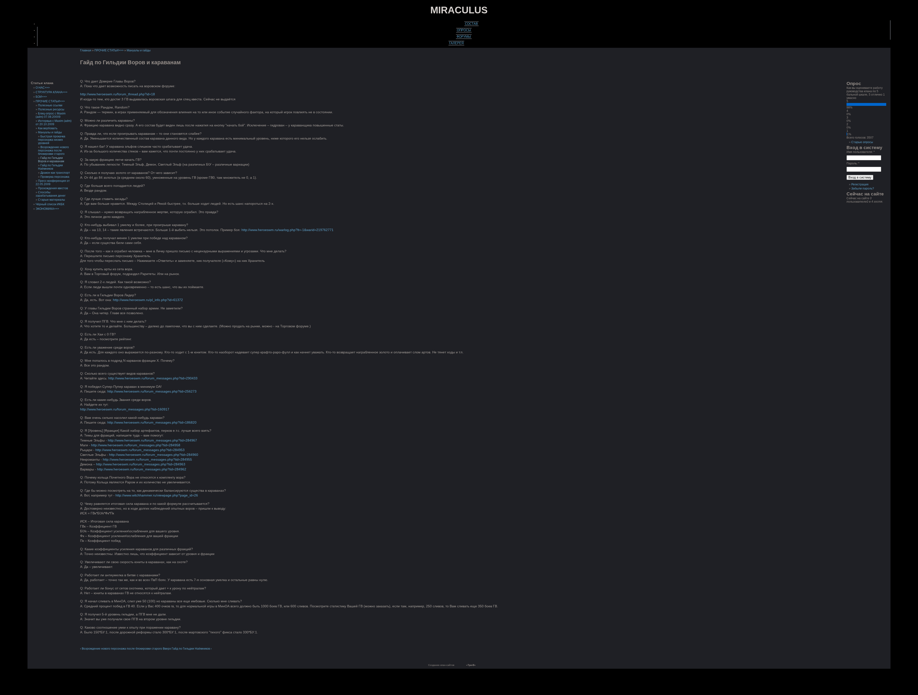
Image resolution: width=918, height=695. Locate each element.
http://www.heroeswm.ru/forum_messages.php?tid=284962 (141, 469)
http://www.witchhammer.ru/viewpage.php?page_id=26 (156, 495)
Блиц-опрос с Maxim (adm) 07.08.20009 (51, 115)
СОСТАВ (471, 24)
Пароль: (853, 163)
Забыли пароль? (862, 188)
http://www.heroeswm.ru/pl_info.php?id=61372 (148, 300)
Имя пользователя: (861, 152)
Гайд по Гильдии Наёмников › (192, 648)
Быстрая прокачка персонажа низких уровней (51, 140)
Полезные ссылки (50, 105)
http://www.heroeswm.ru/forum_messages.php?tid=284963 (140, 464)
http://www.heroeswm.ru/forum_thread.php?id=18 (117, 94)
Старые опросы (862, 142)
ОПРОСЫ (464, 30)
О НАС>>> (43, 87)
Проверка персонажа (54, 176)
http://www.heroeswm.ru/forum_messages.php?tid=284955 (147, 459)
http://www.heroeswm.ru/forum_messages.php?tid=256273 (152, 391)
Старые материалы (51, 199)
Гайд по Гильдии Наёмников (50, 167)
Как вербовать (47, 128)
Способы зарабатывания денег (51, 194)
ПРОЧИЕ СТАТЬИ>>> (50, 101)
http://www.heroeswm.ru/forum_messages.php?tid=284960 (153, 455)
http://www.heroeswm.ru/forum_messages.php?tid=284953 (140, 450)
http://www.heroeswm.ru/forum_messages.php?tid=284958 (135, 445)
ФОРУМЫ (464, 36)
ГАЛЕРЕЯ (456, 43)
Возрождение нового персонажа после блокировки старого (53, 150)
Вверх (167, 648)
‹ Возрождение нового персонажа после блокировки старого (121, 648)
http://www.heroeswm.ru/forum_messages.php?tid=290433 (152, 378)
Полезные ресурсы (51, 109)
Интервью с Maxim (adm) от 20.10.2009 (53, 122)
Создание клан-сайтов (441, 665)
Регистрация (860, 184)
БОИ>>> (41, 96)
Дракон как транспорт (55, 172)
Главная (85, 50)
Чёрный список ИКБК (50, 204)
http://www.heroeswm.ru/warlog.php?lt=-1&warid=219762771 (287, 230)
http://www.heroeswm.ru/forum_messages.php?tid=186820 (152, 422)
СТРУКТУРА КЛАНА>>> (51, 92)
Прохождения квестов (53, 188)
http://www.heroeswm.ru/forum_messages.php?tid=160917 (124, 409)
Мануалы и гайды (50, 132)
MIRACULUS (459, 10)
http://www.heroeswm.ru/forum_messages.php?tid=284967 (152, 440)
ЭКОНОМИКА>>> (47, 208)
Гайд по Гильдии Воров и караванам (51, 159)
